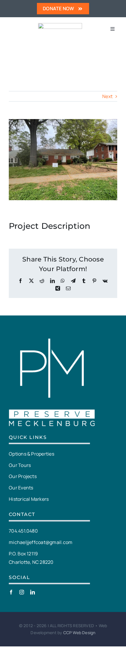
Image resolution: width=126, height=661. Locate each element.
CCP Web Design (79, 632)
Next (107, 96)
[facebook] (11, 592)
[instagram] (21, 592)
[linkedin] (32, 592)
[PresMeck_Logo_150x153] (60, 25)
